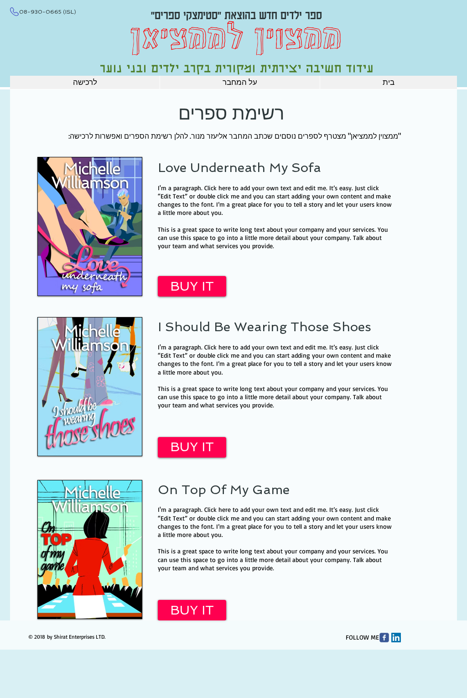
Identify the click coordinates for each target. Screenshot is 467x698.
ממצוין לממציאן (236, 40)
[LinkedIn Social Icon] (396, 637)
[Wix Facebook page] (384, 637)
